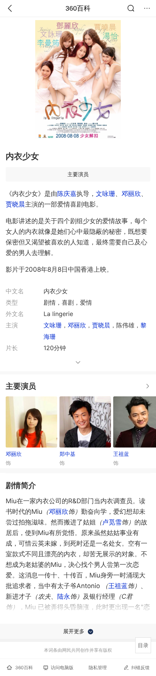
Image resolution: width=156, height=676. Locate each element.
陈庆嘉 (66, 193)
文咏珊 (105, 193)
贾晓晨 (15, 204)
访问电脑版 (62, 667)
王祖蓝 (118, 586)
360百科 (78, 8)
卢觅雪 (112, 522)
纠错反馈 (140, 667)
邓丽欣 (131, 193)
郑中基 (67, 454)
